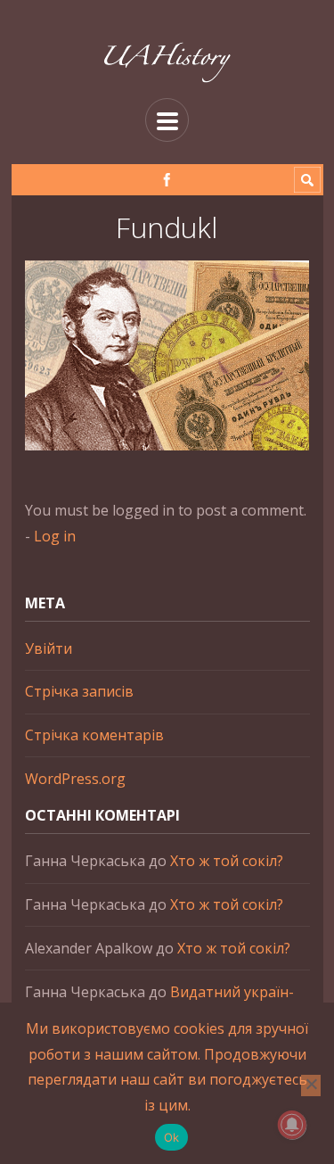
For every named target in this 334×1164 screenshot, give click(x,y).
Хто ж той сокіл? (226, 861)
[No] (311, 1085)
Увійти (48, 648)
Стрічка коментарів (94, 735)
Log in (55, 536)
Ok (172, 1137)
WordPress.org (75, 778)
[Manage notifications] (292, 1124)
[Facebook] (167, 179)
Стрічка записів (79, 691)
